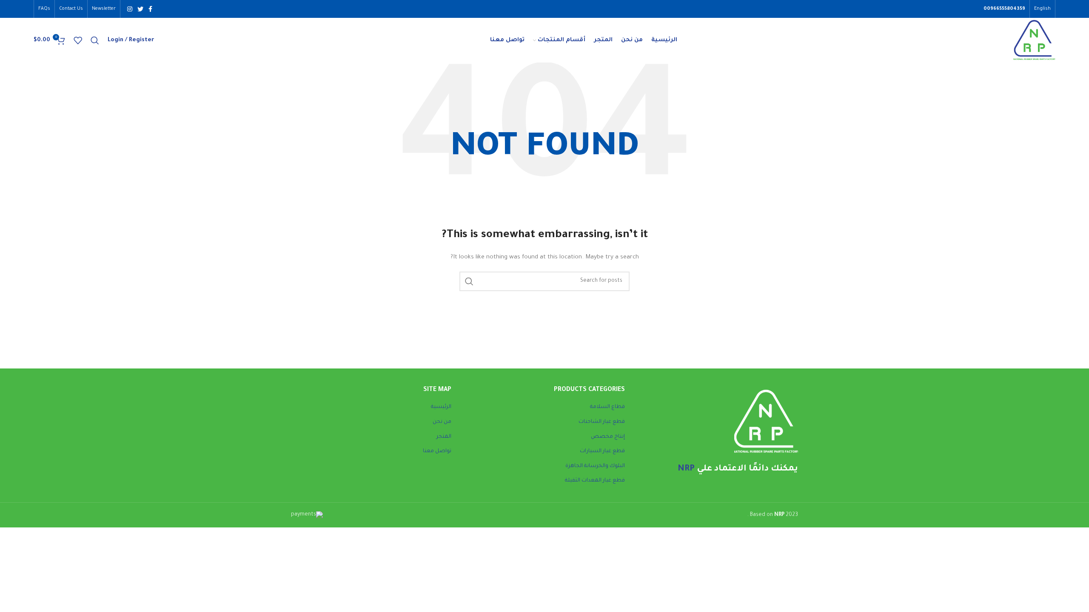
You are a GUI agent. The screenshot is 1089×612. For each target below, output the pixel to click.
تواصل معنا (437, 451)
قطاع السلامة (607, 407)
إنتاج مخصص (608, 437)
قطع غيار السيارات (602, 451)
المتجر (443, 437)
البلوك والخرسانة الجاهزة (595, 466)
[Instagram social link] (130, 8)
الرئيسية (441, 407)
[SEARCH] (469, 281)
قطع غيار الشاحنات (602, 422)
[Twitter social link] (140, 8)
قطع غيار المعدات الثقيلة (595, 481)
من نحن (442, 422)
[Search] (94, 40)
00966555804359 (1004, 8)
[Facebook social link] (150, 8)
